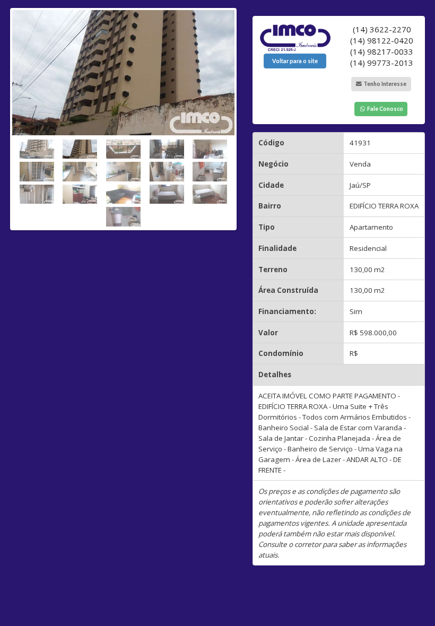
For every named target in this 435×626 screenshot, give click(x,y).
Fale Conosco (384, 109)
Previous (20, 116)
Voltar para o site (295, 61)
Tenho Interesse (384, 84)
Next (226, 116)
